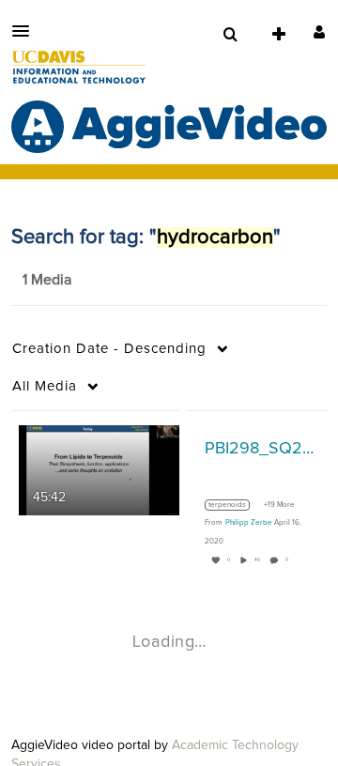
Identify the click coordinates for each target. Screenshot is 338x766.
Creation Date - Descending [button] (109, 349)
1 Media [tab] (47, 279)
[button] (26, 31)
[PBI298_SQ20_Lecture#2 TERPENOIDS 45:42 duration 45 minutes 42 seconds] (99, 470)
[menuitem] (230, 35)
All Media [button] (44, 386)
